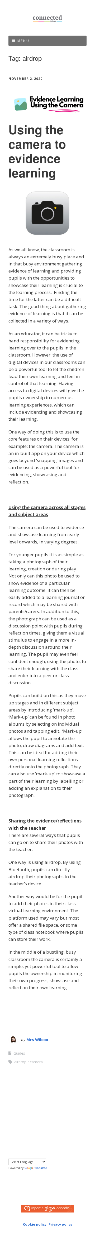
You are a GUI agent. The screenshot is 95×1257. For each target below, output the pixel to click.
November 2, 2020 (25, 78)
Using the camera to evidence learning (37, 151)
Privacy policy (60, 1224)
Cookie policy (34, 1224)
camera (36, 1061)
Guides (19, 1053)
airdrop (20, 1061)
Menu (23, 40)
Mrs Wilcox (37, 1039)
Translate (40, 1168)
